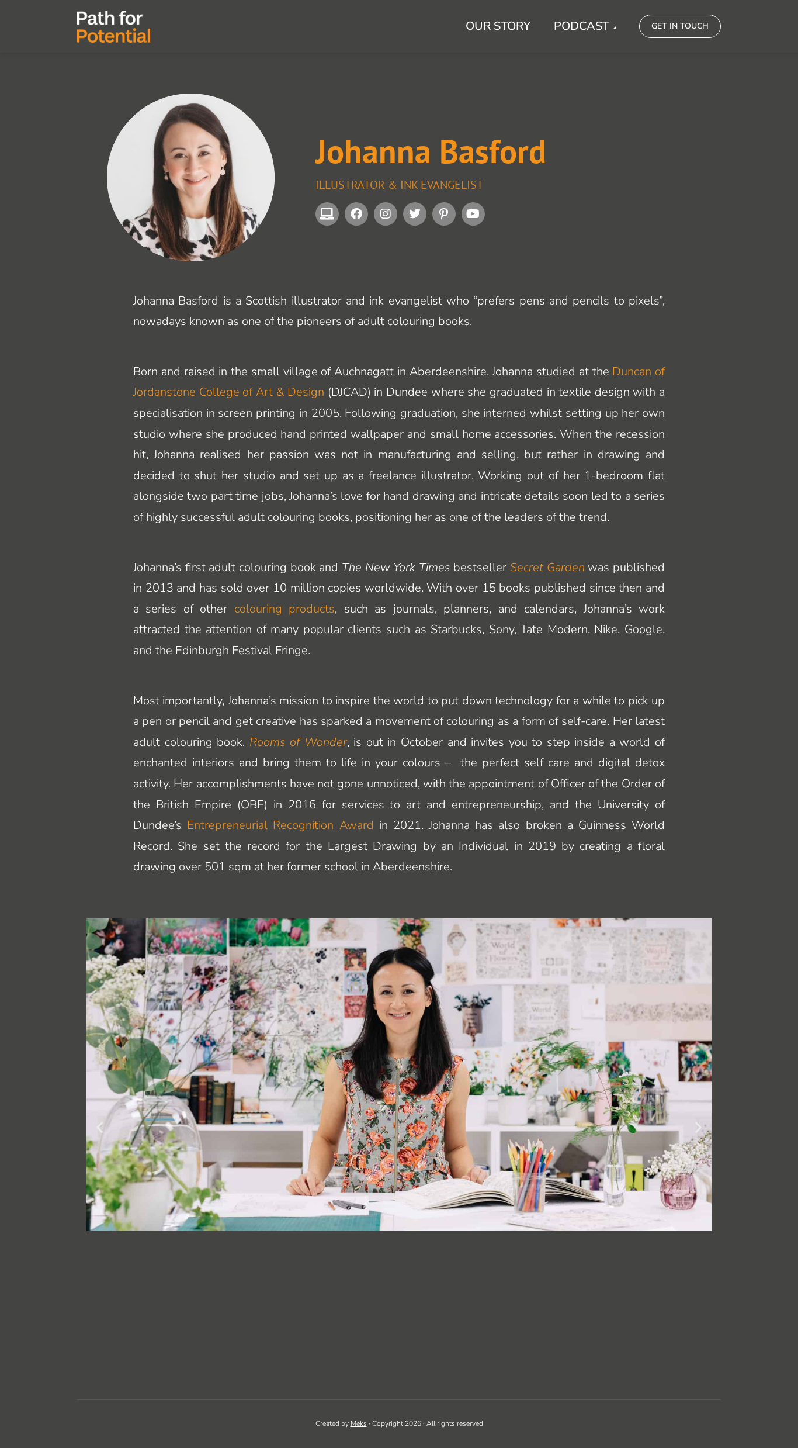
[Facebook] (356, 214)
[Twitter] (414, 214)
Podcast (581, 26)
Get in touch (680, 26)
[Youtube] (473, 214)
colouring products (284, 609)
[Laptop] (327, 214)
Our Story (498, 26)
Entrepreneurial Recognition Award (280, 825)
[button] (99, 1126)
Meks (359, 1423)
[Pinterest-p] (444, 214)
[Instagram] (385, 214)
